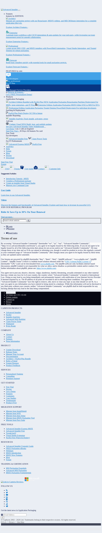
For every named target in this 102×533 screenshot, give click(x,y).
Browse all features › (16, 92)
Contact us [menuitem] (10, 299)
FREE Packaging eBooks (16, 448)
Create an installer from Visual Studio (20, 183)
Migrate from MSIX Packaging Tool (20, 418)
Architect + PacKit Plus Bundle (18, 359)
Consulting (10, 376)
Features (9, 14)
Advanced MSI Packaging (16, 470)
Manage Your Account (15, 354)
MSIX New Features (14, 455)
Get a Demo (11, 391)
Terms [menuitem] (8, 304)
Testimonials (11, 400)
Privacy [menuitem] (9, 302)
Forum (8, 151)
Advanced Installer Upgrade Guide (19, 446)
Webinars (9, 451)
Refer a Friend (11, 361)
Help (8, 149)
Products (9, 97)
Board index (11, 293)
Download (10, 158)
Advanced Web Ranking (15, 319)
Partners (9, 339)
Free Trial (10, 387)
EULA (3, 522)
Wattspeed (10, 324)
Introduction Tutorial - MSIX (17, 179)
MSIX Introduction (13, 453)
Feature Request (12, 363)
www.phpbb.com (47, 264)
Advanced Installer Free (15, 431)
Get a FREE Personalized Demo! (19, 94)
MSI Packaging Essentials (16, 468)
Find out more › (7, 217)
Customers (10, 396)
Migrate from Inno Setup (15, 416)
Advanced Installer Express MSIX (19, 429)
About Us (10, 334)
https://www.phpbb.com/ (46, 268)
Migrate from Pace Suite (15, 420)
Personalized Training (14, 374)
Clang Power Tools (13, 321)
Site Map (20, 522)
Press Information (13, 341)
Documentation (12, 356)
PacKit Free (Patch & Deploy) (18, 438)
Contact (9, 337)
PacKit (8, 315)
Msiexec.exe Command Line (17, 185)
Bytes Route (11, 326)
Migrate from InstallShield (16, 411)
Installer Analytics (13, 317)
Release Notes (11, 352)
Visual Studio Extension (15, 435)
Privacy (12, 522)
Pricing (9, 155)
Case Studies (11, 398)
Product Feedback (13, 365)
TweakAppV (11, 433)
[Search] (28, 220)
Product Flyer (11, 403)
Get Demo (10, 129)
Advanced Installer (13, 312)
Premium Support (13, 378)
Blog (8, 153)
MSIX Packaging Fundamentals (18, 473)
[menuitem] (9, 226)
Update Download (13, 350)
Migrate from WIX (13, 413)
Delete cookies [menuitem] (12, 297)
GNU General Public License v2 (78, 261)
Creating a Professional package (18, 181)
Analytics (9, 146)
